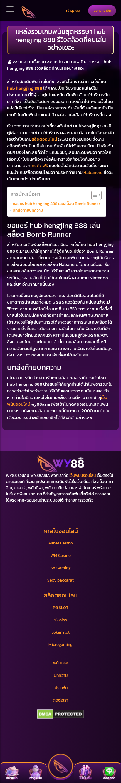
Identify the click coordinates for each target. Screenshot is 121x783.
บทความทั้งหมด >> (35, 61)
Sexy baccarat (60, 580)
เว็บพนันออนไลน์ (82, 475)
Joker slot (61, 632)
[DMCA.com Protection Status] (60, 714)
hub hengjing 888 (24, 88)
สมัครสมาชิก (102, 10)
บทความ (61, 675)
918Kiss (60, 620)
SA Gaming (61, 568)
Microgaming (60, 645)
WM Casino (61, 555)
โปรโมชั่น (60, 688)
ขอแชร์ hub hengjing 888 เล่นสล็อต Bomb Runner (56, 203)
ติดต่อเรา (60, 700)
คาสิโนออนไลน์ (60, 531)
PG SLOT (60, 607)
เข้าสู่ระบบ (73, 10)
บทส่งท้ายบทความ (28, 210)
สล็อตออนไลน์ (44, 139)
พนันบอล (60, 663)
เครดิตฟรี (39, 165)
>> (14, 61)
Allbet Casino (60, 543)
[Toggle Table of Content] (93, 195)
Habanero (93, 172)
